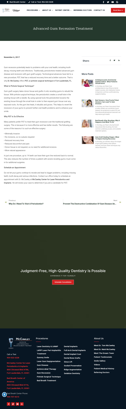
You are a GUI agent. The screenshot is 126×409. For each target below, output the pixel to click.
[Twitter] (13, 404)
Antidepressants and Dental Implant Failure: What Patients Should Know (106, 81)
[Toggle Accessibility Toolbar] (4, 394)
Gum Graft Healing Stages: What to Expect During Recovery (107, 138)
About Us (46, 10)
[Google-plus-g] (22, 404)
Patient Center (62, 10)
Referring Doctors (83, 10)
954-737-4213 (13, 397)
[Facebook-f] (8, 404)
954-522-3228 (13, 358)
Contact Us (99, 10)
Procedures (32, 10)
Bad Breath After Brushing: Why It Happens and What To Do (107, 121)
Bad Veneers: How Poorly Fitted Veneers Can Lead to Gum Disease (107, 102)
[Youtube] (17, 404)
